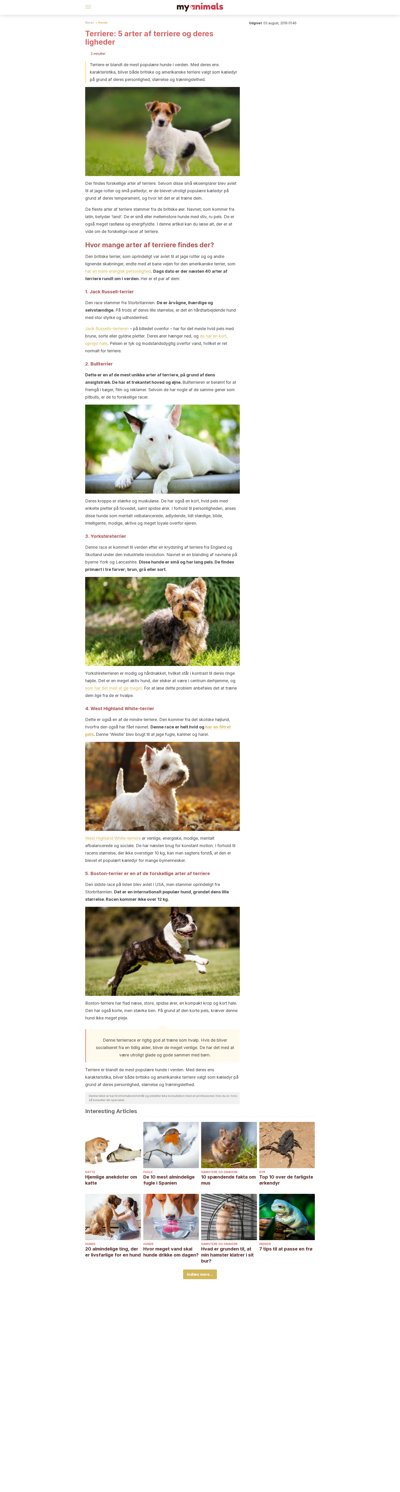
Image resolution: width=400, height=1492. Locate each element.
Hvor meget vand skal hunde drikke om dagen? (171, 1252)
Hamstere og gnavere (219, 1172)
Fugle (148, 1172)
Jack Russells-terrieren (107, 328)
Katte (90, 1172)
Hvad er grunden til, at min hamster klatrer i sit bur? (227, 1255)
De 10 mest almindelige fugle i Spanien (169, 1180)
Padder (265, 1244)
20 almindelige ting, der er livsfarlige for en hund (113, 1252)
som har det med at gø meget (113, 688)
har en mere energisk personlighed (118, 271)
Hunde (103, 22)
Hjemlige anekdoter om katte (111, 1180)
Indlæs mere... (200, 1274)
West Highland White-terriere (113, 838)
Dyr (262, 1172)
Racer (89, 22)
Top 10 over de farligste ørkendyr (286, 1180)
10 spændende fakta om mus (228, 1180)
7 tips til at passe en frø (285, 1249)
